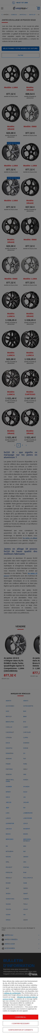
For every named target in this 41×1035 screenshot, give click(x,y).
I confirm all (20, 1017)
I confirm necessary (20, 1023)
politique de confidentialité (12, 993)
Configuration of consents (20, 1030)
